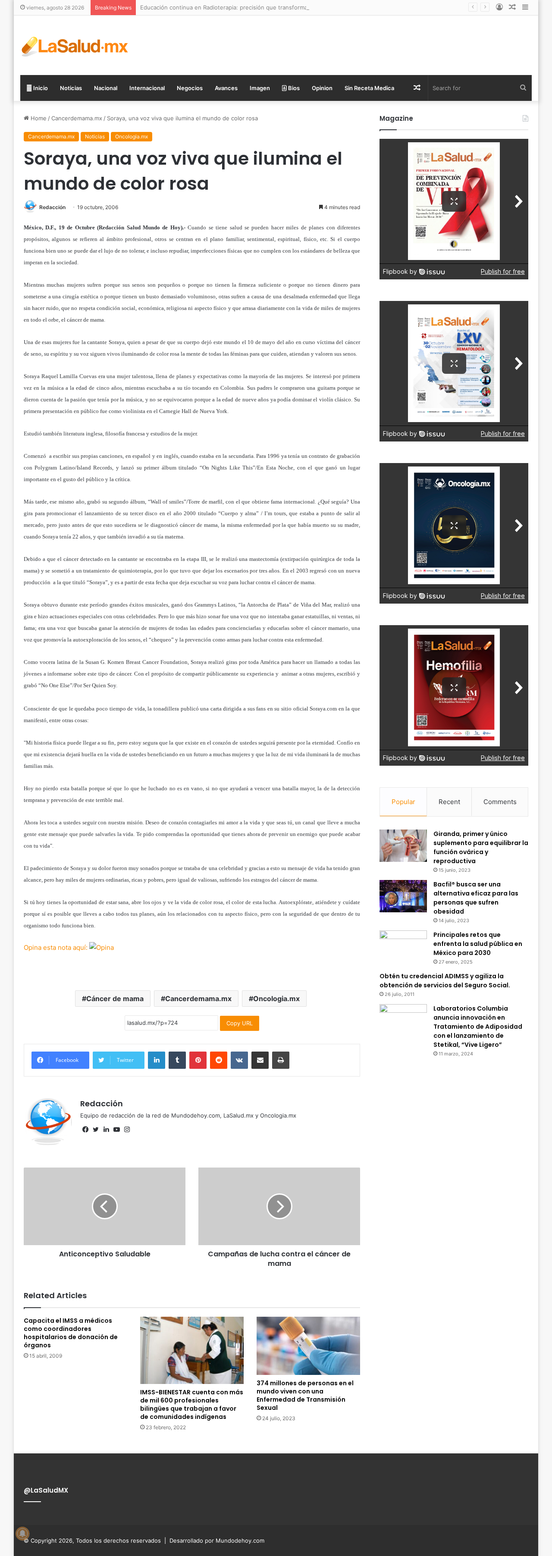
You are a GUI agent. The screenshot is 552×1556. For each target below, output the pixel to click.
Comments (500, 802)
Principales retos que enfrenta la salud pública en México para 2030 (477, 943)
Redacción (52, 207)
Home (38, 118)
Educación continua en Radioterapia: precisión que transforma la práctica (238, 7)
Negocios (190, 88)
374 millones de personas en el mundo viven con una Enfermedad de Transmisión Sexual (305, 1395)
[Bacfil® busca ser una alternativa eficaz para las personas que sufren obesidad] (403, 896)
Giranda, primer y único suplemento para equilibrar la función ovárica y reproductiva (480, 847)
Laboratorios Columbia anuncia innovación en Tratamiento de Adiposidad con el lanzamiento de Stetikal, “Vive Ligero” (477, 1026)
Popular (403, 802)
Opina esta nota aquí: (56, 947)
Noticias (71, 88)
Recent (449, 802)
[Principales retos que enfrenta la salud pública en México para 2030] (403, 946)
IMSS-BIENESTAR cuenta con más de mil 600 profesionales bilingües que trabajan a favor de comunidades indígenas (191, 1404)
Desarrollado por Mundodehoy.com (216, 1540)
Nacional (105, 88)
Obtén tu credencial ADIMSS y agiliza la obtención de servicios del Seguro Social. (445, 980)
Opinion (322, 88)
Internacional (147, 88)
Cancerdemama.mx (76, 118)
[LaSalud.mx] (75, 45)
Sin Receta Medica (369, 88)
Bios (293, 88)
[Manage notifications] (22, 1533)
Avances (226, 88)
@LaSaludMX (46, 1490)
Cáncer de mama (115, 998)
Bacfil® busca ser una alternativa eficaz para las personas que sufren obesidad (475, 898)
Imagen (260, 88)
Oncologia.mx (131, 136)
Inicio (40, 88)
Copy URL (239, 1023)
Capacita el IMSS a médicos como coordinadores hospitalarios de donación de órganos (71, 1332)
